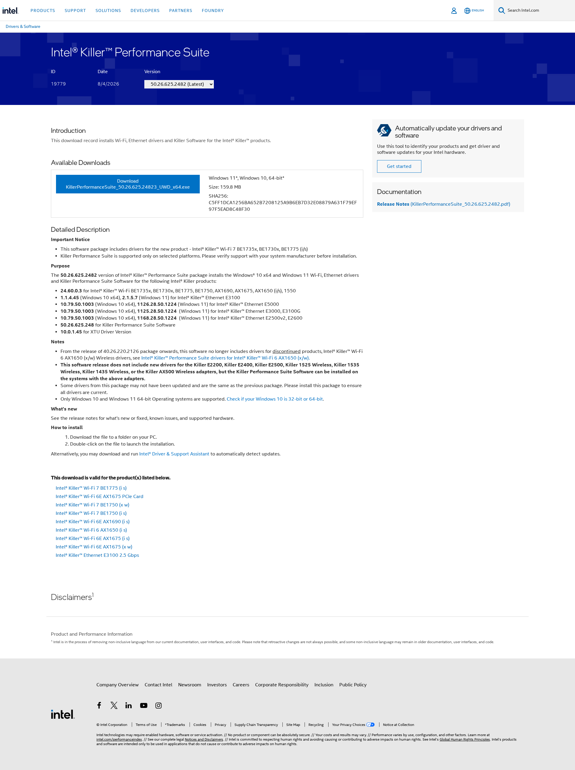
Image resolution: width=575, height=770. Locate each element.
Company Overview (117, 685)
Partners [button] (180, 10)
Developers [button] (145, 10)
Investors (217, 685)
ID (53, 72)
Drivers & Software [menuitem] (23, 26)
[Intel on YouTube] (144, 706)
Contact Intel (158, 685)
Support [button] (75, 10)
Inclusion (323, 685)
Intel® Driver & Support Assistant (174, 454)
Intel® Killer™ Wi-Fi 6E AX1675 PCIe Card (99, 497)
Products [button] (43, 10)
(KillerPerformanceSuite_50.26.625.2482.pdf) (443, 204)
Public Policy (353, 685)
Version (152, 72)
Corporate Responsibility (281, 685)
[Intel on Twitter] (114, 706)
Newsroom (189, 685)
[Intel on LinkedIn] (129, 706)
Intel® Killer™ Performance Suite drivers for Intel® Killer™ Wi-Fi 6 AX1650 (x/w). (225, 358)
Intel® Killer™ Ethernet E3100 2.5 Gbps (97, 555)
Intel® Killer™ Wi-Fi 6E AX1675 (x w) (94, 547)
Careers (241, 685)
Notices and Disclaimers (204, 739)
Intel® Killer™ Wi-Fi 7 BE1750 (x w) (92, 505)
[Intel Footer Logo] (63, 714)
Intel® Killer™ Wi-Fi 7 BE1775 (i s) (91, 488)
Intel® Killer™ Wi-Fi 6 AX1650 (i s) (91, 530)
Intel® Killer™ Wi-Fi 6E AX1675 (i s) (93, 539)
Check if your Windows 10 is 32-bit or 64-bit (275, 399)
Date (103, 72)
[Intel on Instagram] (158, 706)
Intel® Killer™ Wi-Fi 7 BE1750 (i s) (91, 513)
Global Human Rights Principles (465, 739)
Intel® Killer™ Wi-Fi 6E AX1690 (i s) (93, 522)
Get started (399, 166)
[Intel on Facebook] (99, 706)
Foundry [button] (213, 10)
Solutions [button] (108, 10)
